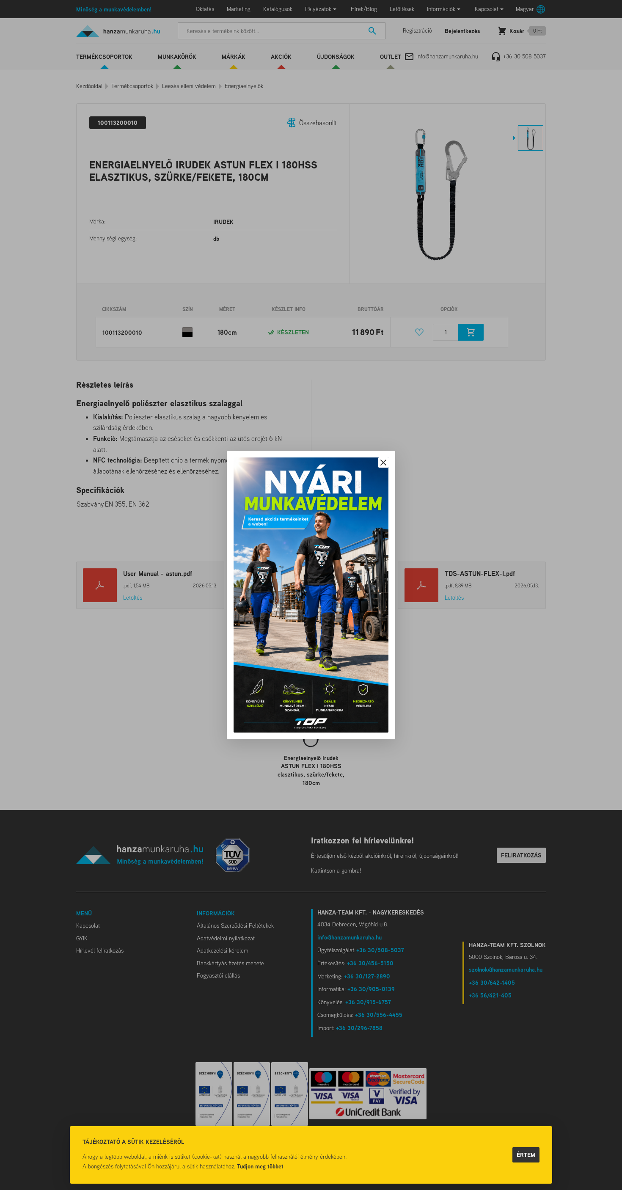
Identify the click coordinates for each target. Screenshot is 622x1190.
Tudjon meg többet (260, 1166)
